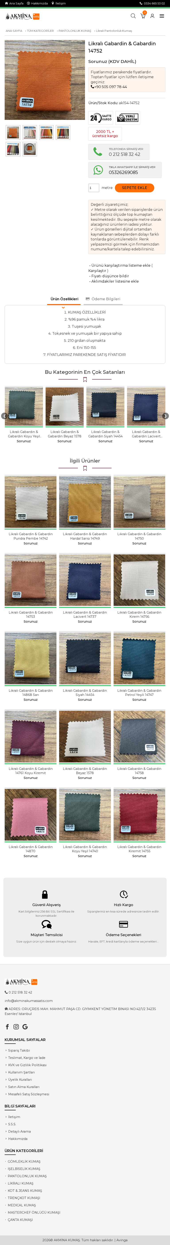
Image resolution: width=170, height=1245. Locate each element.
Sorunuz (97, 61)
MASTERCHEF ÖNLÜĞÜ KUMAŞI (34, 1213)
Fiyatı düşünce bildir (108, 276)
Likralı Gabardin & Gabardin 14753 (31, 614)
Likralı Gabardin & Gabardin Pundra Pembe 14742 (31, 536)
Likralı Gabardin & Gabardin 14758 (139, 771)
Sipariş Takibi (19, 1050)
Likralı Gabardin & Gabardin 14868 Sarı (31, 693)
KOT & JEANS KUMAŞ (25, 1191)
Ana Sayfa (15, 3)
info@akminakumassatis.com (29, 1001)
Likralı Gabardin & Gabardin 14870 (31, 849)
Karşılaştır (97, 271)
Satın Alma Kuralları (23, 1087)
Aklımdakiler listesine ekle (113, 281)
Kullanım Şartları (21, 1072)
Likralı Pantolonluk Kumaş (114, 30)
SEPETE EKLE (134, 188)
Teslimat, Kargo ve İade (26, 1058)
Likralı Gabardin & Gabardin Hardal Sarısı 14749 (85, 536)
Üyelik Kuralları (20, 1080)
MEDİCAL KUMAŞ (22, 1205)
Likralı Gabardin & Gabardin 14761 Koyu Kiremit (31, 771)
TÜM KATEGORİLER (40, 30)
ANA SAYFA (14, 30)
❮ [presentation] (4, 416)
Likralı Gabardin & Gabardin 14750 (139, 536)
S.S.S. (12, 1124)
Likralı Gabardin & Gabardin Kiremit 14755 (139, 849)
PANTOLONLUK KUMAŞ (75, 30)
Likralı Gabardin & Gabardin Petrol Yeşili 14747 (139, 693)
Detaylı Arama (19, 1132)
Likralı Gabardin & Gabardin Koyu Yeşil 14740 (24, 436)
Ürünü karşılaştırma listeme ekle (119, 265)
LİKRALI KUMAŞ (20, 1183)
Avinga (122, 1240)
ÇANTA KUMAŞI (20, 1220)
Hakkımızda (39, 3)
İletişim (60, 3)
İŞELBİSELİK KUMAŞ (24, 1169)
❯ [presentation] (165, 416)
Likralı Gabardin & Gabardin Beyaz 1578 (64, 434)
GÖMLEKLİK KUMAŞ (24, 1162)
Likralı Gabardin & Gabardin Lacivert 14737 (146, 436)
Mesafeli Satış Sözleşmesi (28, 1094)
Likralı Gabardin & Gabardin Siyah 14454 (105, 434)
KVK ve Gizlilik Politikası (27, 1065)
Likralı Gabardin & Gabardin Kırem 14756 (139, 614)
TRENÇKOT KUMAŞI (24, 1198)
